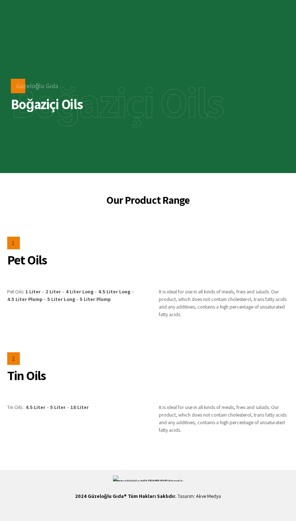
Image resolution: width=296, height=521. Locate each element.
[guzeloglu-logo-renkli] (148, 478)
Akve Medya (208, 496)
